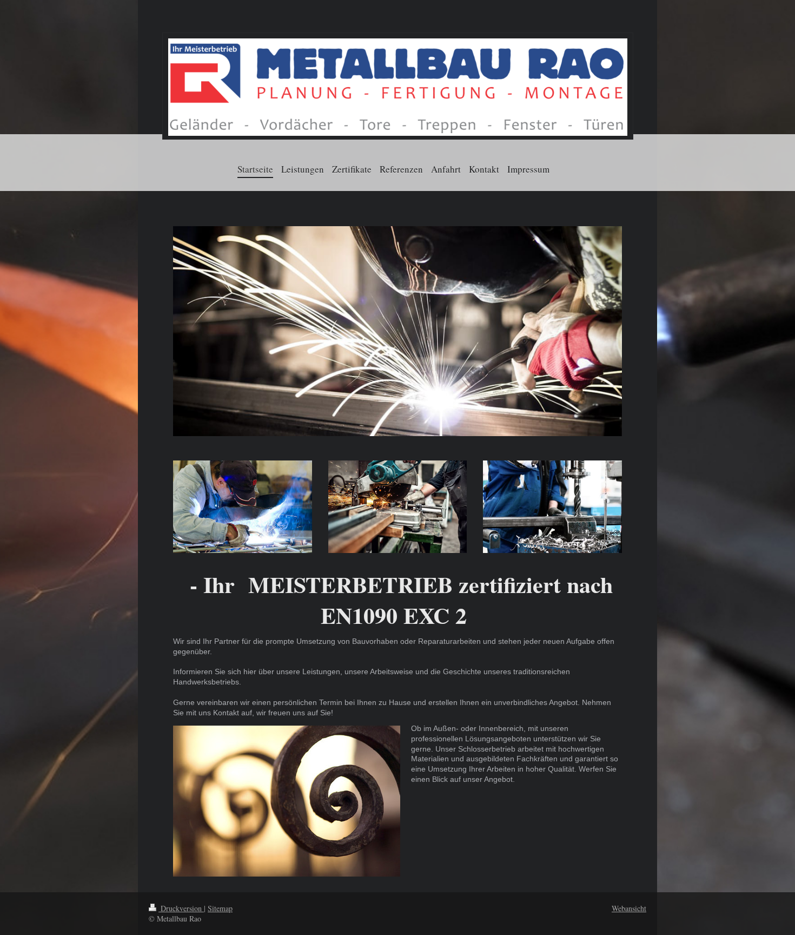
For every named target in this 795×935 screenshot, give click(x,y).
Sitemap (220, 908)
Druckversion (181, 908)
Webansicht (629, 908)
